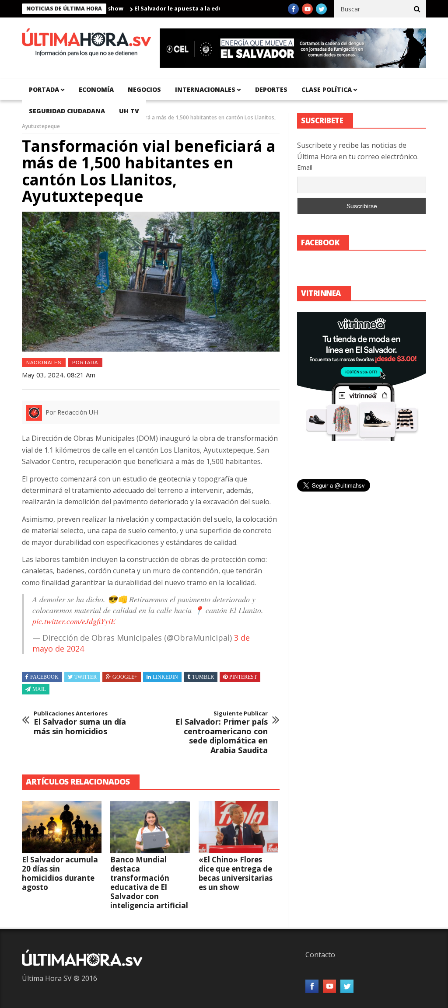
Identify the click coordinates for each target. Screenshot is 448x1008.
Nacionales (43, 362)
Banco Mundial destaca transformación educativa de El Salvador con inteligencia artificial (149, 882)
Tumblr (203, 677)
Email (304, 167)
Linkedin (165, 677)
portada (44, 89)
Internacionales (205, 89)
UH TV (129, 111)
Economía (96, 89)
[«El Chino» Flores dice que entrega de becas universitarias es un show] (238, 826)
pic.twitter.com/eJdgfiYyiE (74, 621)
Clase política (326, 89)
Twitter (85, 677)
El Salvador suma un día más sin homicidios (80, 723)
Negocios (144, 89)
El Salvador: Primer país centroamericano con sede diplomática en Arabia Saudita (221, 732)
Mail (39, 689)
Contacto (320, 954)
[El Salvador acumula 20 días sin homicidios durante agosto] (62, 826)
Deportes (271, 89)
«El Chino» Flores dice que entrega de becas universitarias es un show (236, 873)
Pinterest (243, 677)
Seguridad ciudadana (67, 111)
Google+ (124, 677)
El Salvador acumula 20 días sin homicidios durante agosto (60, 873)
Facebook (44, 677)
